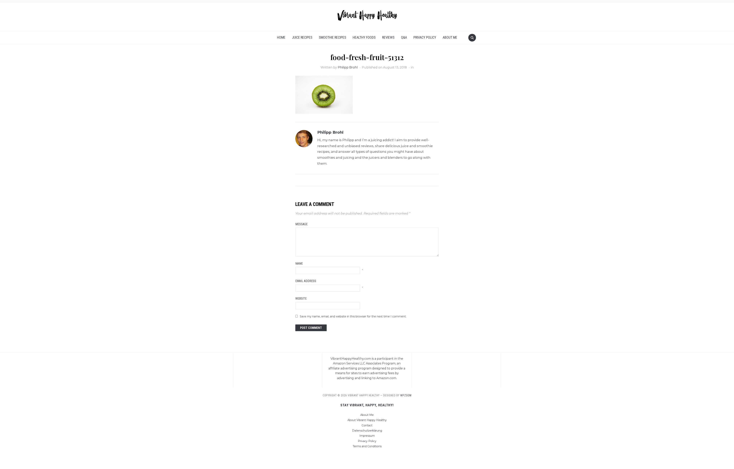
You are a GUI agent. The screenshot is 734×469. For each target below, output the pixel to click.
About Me (450, 37)
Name (299, 263)
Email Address (305, 281)
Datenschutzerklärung (367, 430)
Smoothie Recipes (332, 37)
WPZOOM (406, 395)
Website (301, 298)
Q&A (404, 37)
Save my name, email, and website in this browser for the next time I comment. (353, 316)
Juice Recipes (302, 37)
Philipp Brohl (348, 67)
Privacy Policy (424, 37)
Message (301, 224)
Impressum (367, 435)
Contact (367, 425)
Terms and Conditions (367, 446)
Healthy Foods (364, 37)
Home (281, 37)
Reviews (388, 37)
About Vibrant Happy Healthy (367, 420)
